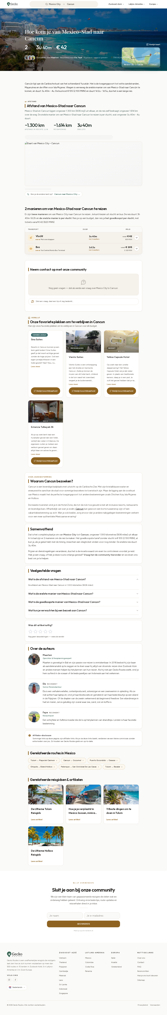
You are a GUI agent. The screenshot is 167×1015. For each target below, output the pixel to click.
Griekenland (116, 967)
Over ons (141, 958)
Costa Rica (89, 967)
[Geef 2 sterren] (35, 631)
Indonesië (63, 989)
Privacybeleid (143, 1005)
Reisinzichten (143, 971)
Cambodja (63, 971)
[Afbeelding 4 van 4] (123, 351)
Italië (113, 958)
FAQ (139, 967)
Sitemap (141, 980)
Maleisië (62, 975)
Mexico (36, 25)
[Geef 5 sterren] (50, 631)
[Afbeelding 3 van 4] (84, 351)
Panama (88, 971)
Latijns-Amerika (136, 4)
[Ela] (30, 58)
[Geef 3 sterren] (40, 631)
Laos (61, 980)
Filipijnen (63, 967)
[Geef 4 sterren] (45, 631)
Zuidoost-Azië (115, 4)
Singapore (63, 993)
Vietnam (62, 958)
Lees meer (35, 367)
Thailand (63, 962)
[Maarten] (27, 58)
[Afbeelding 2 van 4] (82, 351)
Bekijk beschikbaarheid (47, 391)
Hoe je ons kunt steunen (147, 975)
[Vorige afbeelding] (75, 341)
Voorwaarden (155, 1005)
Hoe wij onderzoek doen (123, 57)
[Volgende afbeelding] (92, 341)
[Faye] (33, 58)
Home (27, 25)
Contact (140, 962)
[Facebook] (15, 980)
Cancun (80, 509)
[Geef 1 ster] (30, 631)
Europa (152, 4)
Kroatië (114, 962)
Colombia (89, 962)
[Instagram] (9, 980)
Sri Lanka (63, 984)
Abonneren (83, 924)
